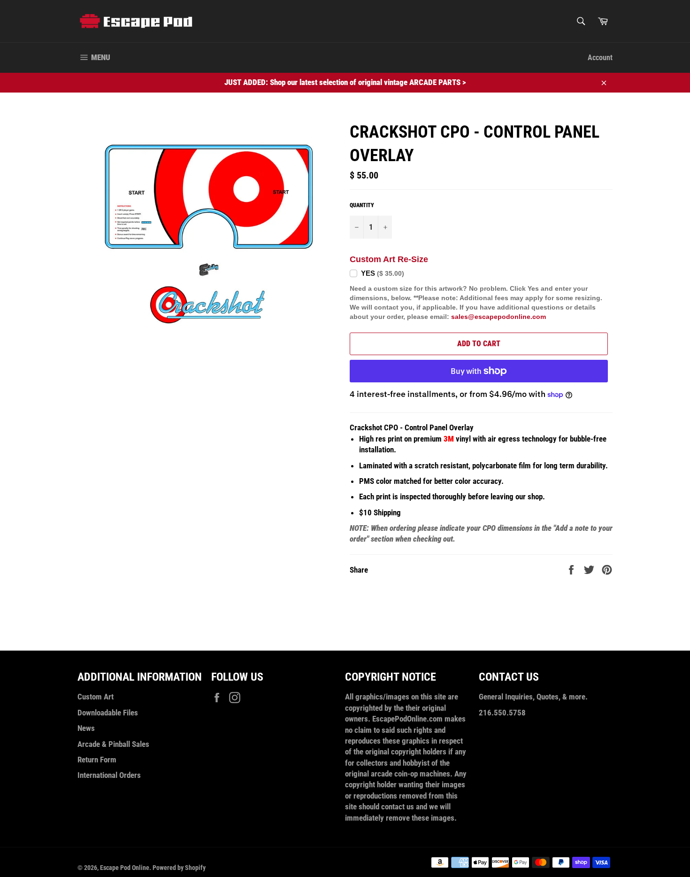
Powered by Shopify (179, 867)
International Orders (109, 775)
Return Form (96, 759)
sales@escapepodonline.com (498, 316)
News (86, 728)
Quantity (362, 205)
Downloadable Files (107, 712)
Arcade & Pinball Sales (113, 744)
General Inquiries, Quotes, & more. (533, 696)
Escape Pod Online (124, 867)
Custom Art (95, 696)
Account (600, 57)
